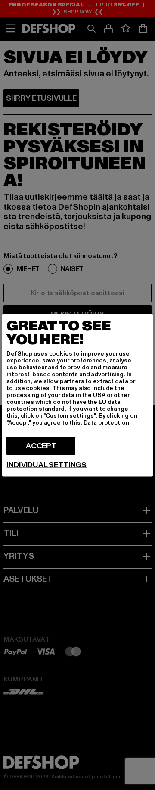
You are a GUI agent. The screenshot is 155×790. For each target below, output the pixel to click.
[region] (77, 395)
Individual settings (46, 464)
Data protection (106, 422)
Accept (41, 445)
